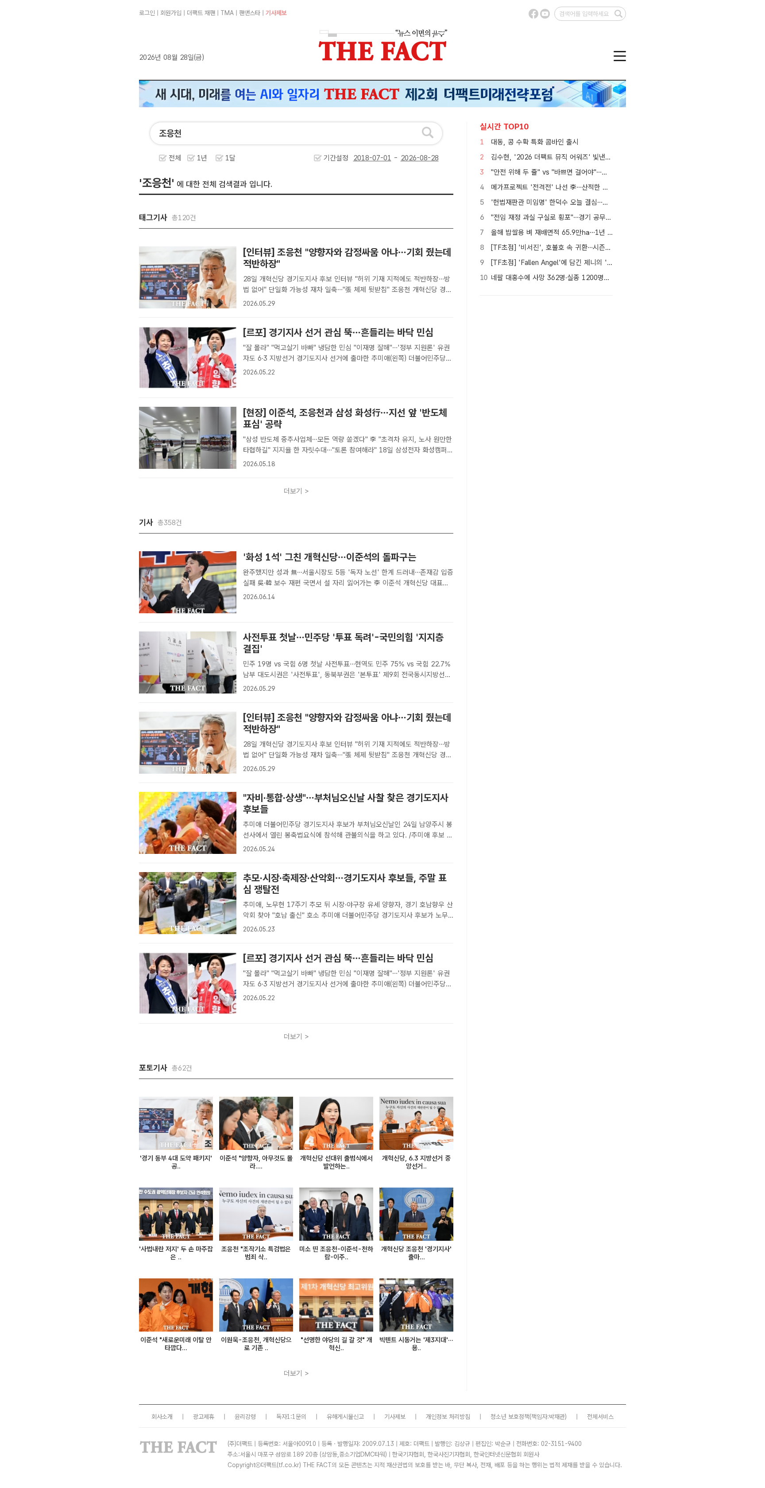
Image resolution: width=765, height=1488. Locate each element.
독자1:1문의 (291, 1416)
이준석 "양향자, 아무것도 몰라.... (256, 1162)
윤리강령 (245, 1416)
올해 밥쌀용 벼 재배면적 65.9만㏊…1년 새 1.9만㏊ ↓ (570, 232)
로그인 (147, 12)
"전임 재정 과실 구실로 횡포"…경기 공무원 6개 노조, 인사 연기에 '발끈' (593, 217)
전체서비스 (600, 1416)
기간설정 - (362, 158)
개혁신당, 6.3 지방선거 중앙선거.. (416, 1162)
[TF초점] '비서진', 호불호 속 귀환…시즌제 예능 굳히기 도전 (576, 247)
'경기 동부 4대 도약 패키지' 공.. (176, 1162)
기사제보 (276, 12)
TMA (227, 12)
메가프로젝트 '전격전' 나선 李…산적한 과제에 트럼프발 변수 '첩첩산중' (592, 187)
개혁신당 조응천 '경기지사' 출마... (416, 1253)
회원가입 (171, 12)
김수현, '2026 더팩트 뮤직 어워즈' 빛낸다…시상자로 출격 (573, 157)
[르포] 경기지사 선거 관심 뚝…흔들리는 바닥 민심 (338, 332)
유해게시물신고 (345, 1416)
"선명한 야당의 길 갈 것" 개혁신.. (336, 1344)
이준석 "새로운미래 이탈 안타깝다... (176, 1344)
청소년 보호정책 (510, 1416)
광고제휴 (203, 1416)
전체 (175, 158)
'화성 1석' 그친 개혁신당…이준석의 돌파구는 (329, 557)
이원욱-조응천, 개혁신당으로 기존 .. (256, 1344)
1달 (230, 158)
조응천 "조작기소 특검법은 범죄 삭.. (256, 1253)
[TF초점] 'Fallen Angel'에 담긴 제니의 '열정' (556, 262)
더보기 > (296, 491)
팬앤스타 (249, 12)
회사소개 (162, 1416)
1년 (202, 158)
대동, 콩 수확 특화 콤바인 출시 (535, 142)
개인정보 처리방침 (448, 1416)
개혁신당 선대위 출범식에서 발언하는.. (336, 1162)
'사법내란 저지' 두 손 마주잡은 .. (176, 1253)
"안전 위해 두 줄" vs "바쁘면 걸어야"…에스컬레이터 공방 (572, 172)
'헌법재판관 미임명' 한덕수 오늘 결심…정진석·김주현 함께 (573, 202)
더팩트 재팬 (201, 12)
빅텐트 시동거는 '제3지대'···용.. (416, 1344)
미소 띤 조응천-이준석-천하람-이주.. (336, 1253)
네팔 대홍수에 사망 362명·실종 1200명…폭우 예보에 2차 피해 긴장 (587, 277)
